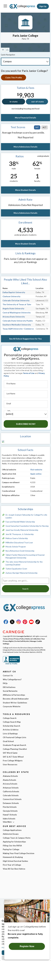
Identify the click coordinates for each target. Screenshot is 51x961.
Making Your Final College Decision (18, 853)
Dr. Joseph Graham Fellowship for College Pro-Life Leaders (26, 516)
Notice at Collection (33, 639)
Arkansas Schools (11, 788)
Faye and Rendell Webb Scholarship (20, 522)
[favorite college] (3, 50)
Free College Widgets (13, 760)
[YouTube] (31, 623)
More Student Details (25, 190)
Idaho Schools (9, 818)
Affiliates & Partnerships (14, 695)
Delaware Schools (11, 803)
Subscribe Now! (26, 424)
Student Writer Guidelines (15, 703)
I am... (9, 410)
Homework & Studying (13, 857)
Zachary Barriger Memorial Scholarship (22, 573)
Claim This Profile (13, 77)
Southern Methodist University (17, 325)
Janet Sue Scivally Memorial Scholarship (22, 530)
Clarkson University (11, 296)
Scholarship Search (11, 726)
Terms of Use (28, 373)
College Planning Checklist (15, 749)
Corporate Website (11, 706)
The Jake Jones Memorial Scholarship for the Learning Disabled (24, 563)
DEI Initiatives (9, 687)
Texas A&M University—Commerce (18, 329)
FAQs (5, 683)
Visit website (36, 469)
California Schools (11, 791)
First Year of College (12, 865)
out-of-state (37, 101)
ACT (44, 127)
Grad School (8, 741)
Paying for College (11, 849)
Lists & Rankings (10, 733)
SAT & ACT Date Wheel (13, 757)
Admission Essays (11, 834)
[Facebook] (6, 623)
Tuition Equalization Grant (16, 569)
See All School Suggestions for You (25, 338)
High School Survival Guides (15, 861)
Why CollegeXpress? (12, 679)
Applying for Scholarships (14, 842)
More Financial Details (25, 117)
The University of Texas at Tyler (17, 304)
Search (25, 589)
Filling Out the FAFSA (12, 845)
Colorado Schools (11, 795)
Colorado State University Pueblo (18, 321)
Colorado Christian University (16, 300)
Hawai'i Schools (10, 815)
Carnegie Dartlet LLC (24, 636)
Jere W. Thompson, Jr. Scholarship (20, 534)
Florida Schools (10, 807)
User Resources (10, 764)
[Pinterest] (25, 623)
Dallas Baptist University (14, 292)
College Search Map (12, 722)
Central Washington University (17, 312)
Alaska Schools (9, 780)
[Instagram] (19, 623)
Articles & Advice (10, 730)
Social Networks (10, 691)
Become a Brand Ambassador (16, 699)
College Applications (12, 830)
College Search (9, 718)
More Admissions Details (25, 146)
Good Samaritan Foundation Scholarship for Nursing (27, 526)
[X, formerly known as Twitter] (12, 623)
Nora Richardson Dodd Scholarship (20, 551)
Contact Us (8, 675)
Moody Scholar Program (16, 547)
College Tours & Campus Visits (16, 838)
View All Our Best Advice (14, 869)
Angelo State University (13, 308)
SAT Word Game (10, 753)
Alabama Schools (10, 776)
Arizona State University (14, 317)
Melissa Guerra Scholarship (17, 538)
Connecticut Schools (12, 799)
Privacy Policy (19, 639)
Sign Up (42, 6)
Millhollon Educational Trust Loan (19, 542)
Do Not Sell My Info (22, 641)
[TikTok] (38, 623)
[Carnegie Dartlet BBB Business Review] (11, 664)
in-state (13, 101)
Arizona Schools (10, 784)
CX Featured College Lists (14, 737)
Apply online (36, 474)
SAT (37, 127)
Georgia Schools (10, 811)
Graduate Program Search (14, 745)
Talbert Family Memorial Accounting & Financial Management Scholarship (25, 556)
